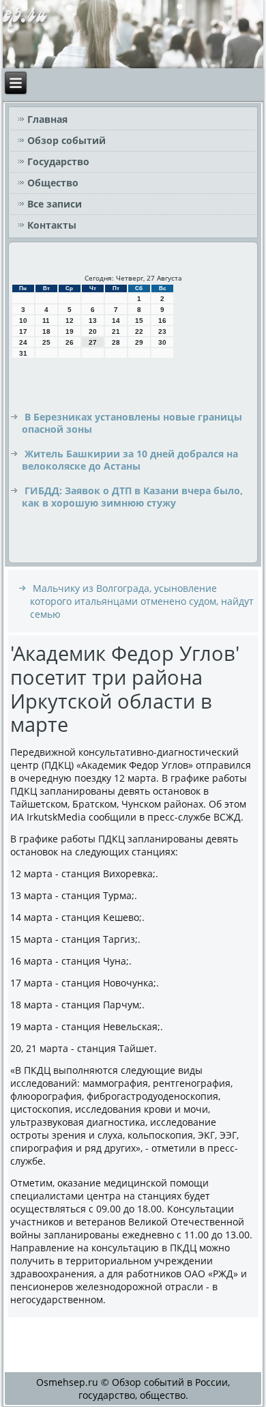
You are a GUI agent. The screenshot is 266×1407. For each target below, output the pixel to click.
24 (23, 342)
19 (69, 331)
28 (116, 342)
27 (93, 342)
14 (116, 320)
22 (139, 331)
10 (23, 320)
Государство (58, 161)
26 (69, 342)
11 (46, 320)
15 (139, 320)
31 (23, 353)
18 (46, 331)
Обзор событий (66, 140)
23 (162, 331)
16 (162, 320)
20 (93, 331)
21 (116, 331)
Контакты (51, 224)
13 (93, 320)
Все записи (54, 203)
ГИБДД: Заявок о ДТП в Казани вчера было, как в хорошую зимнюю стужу (132, 496)
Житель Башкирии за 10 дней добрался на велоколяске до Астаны (130, 459)
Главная (47, 119)
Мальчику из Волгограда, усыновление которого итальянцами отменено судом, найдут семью (142, 601)
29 (139, 342)
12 (69, 320)
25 (46, 342)
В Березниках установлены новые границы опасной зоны (132, 423)
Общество (52, 182)
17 (23, 331)
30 (162, 342)
